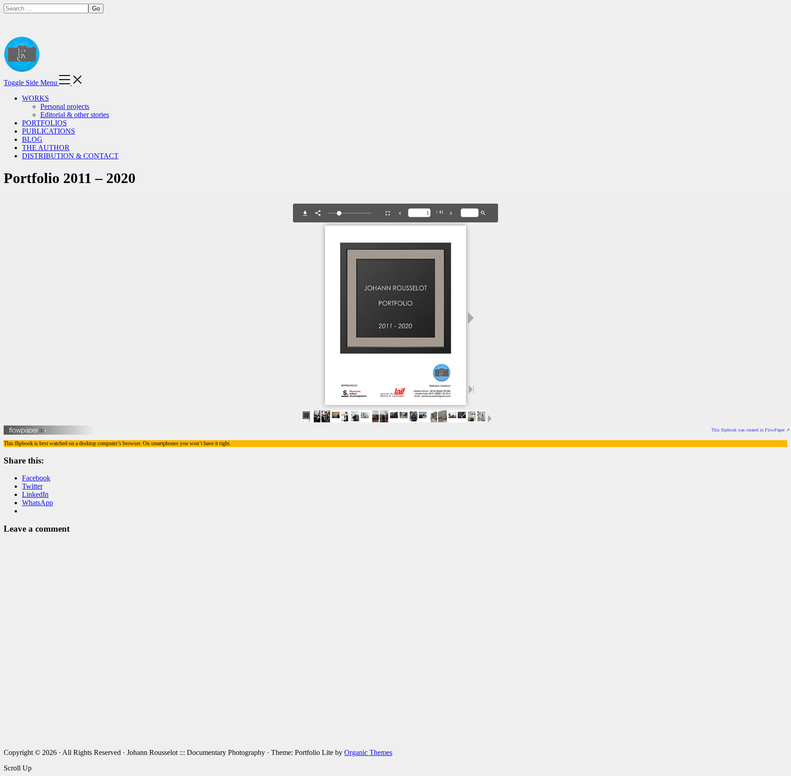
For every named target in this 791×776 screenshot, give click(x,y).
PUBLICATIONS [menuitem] (48, 131)
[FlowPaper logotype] (28, 432)
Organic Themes (368, 752)
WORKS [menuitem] (35, 98)
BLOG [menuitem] (32, 139)
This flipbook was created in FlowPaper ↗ (750, 429)
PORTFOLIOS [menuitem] (44, 123)
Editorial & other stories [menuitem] (74, 115)
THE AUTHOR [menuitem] (46, 147)
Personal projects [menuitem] (64, 106)
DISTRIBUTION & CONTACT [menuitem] (70, 156)
